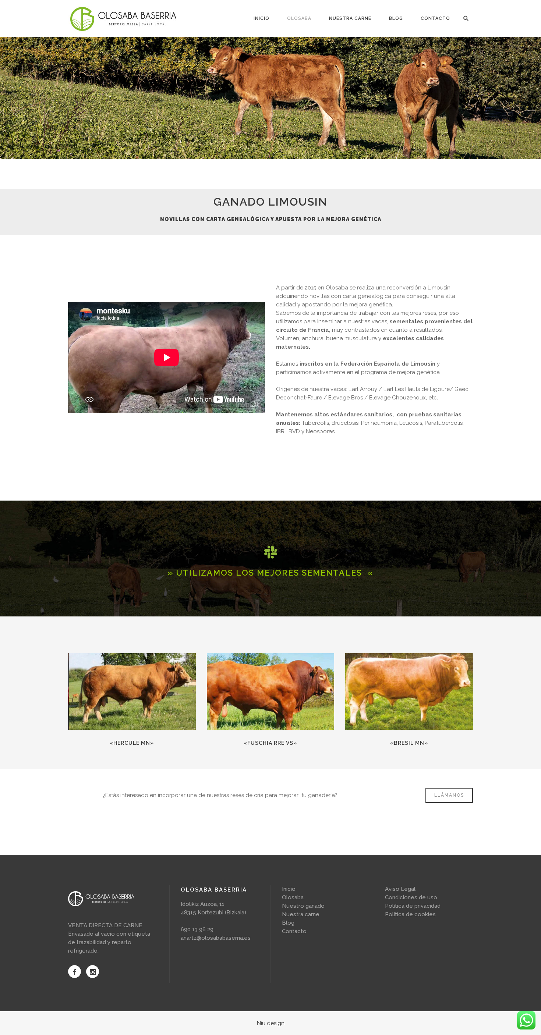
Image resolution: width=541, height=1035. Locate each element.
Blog (288, 923)
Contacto (294, 931)
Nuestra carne (300, 914)
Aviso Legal (400, 889)
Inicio (289, 889)
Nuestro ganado (303, 906)
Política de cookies (410, 914)
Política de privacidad (413, 906)
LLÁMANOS (449, 795)
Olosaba (293, 897)
